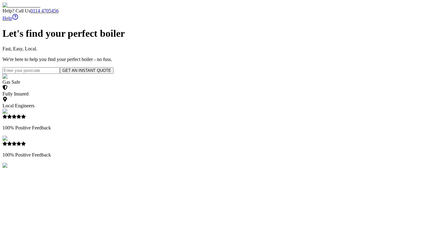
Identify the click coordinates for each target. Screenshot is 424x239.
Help (7, 18)
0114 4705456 (44, 10)
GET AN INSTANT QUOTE (86, 70)
